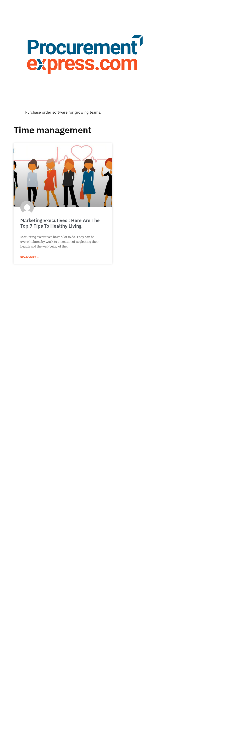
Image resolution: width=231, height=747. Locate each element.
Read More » (29, 257)
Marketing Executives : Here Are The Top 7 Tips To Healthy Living (60, 223)
